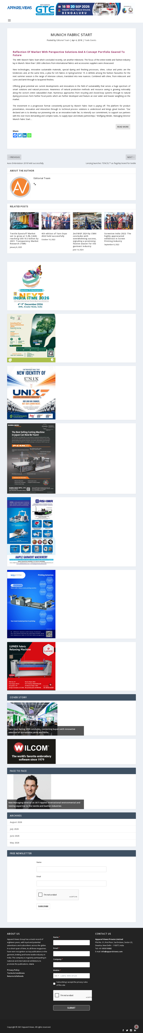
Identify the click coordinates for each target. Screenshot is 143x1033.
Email (39, 876)
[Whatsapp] (29, 135)
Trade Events (90, 40)
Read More (123, 126)
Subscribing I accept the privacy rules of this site (72, 983)
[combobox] (56, 975)
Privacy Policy (13, 970)
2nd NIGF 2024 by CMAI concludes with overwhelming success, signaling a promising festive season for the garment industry (84, 240)
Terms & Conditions (16, 973)
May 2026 (14, 842)
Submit (71, 1007)
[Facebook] (15, 135)
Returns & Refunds (15, 976)
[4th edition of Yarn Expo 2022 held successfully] (55, 220)
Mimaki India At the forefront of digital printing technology (38, 806)
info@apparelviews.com (111, 951)
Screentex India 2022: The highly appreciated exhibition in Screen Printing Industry (117, 237)
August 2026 (16, 822)
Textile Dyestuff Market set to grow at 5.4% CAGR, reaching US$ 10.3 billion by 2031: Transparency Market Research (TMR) (24, 238)
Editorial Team (63, 40)
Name (39, 862)
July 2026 (14, 829)
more (31, 964)
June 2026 (14, 836)
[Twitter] (20, 135)
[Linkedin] (24, 135)
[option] (45, 718)
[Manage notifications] (136, 1027)
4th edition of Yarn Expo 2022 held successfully (54, 234)
